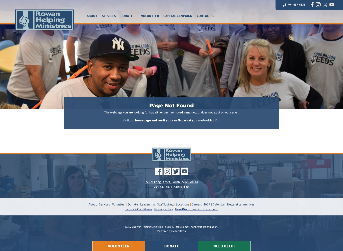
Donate (126, 16)
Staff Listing (165, 204)
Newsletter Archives (240, 204)
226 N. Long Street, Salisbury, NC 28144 (171, 182)
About (92, 16)
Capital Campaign (177, 16)
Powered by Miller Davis (171, 231)
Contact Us (181, 187)
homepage (143, 120)
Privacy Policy (163, 209)
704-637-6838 (296, 4)
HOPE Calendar (214, 204)
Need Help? (224, 245)
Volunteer (150, 16)
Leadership (147, 204)
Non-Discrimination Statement (196, 209)
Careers (197, 204)
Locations (182, 204)
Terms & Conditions (138, 209)
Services (109, 16)
